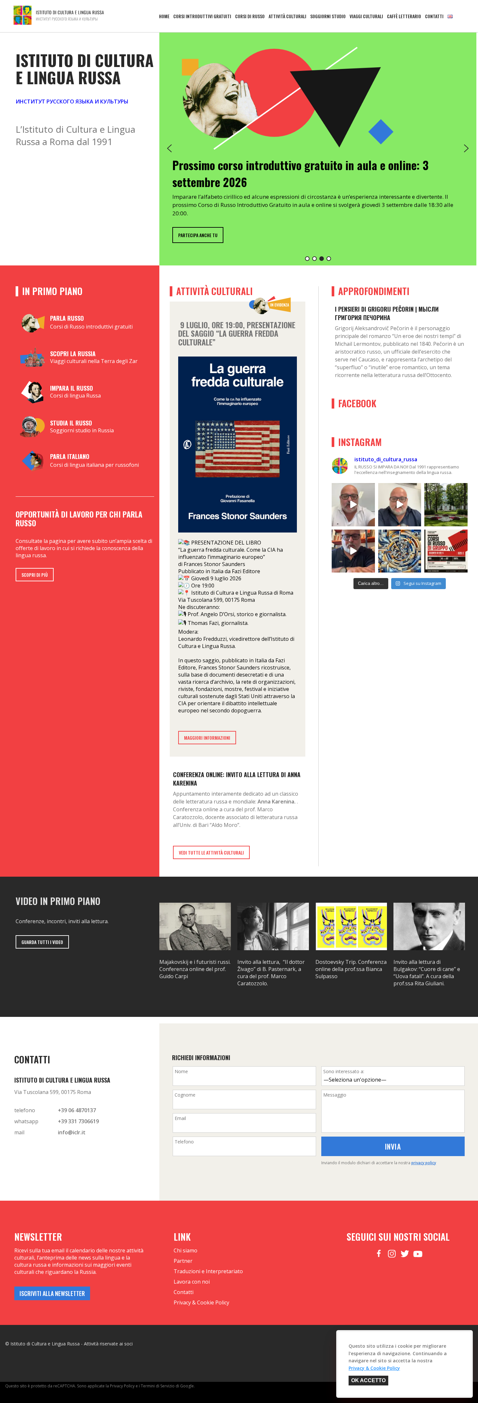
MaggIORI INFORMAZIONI (207, 737)
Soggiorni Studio (328, 16)
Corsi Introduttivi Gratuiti (202, 16)
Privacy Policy (122, 1386)
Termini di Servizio (158, 1386)
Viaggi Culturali (366, 16)
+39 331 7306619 (78, 1121)
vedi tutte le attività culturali (211, 852)
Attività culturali (287, 16)
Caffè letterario (404, 16)
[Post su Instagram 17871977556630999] (446, 551)
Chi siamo (185, 1250)
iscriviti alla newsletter (52, 1293)
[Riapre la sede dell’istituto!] (353, 551)
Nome (181, 1071)
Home (164, 16)
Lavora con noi (192, 1281)
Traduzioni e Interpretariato (208, 1271)
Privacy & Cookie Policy (201, 1302)
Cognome (185, 1095)
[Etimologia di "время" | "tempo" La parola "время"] (399, 551)
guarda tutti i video (42, 941)
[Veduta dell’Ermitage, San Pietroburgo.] (446, 504)
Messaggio (334, 1095)
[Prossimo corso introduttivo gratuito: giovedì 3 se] (399, 504)
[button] (169, 148)
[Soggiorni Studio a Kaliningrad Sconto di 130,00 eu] (353, 504)
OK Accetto (368, 1380)
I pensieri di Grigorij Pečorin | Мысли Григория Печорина (387, 313)
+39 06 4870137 (77, 1110)
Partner (183, 1260)
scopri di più (34, 574)
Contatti (434, 16)
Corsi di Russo (250, 16)
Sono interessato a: (343, 1071)
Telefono (184, 1142)
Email (180, 1118)
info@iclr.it (72, 1132)
